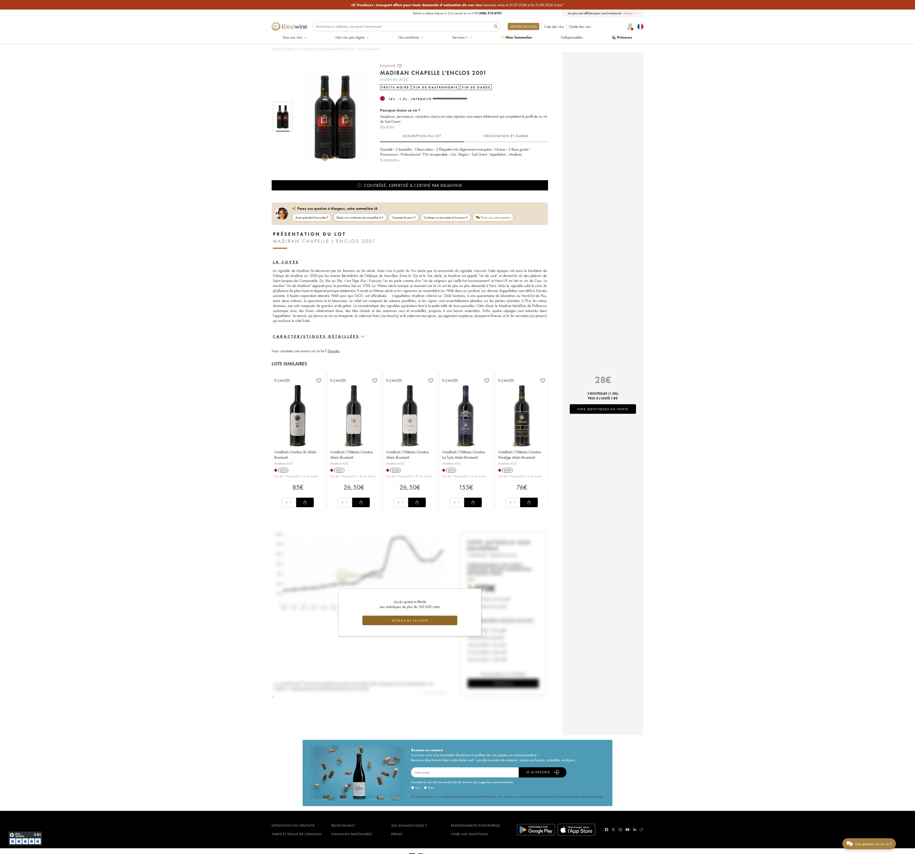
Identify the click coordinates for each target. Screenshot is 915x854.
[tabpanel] (464, 157)
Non (431, 787)
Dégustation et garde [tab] (506, 136)
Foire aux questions (469, 834)
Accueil (276, 49)
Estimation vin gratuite (293, 825)
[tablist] (464, 136)
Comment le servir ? (404, 217)
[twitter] (613, 829)
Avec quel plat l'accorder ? (311, 217)
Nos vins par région (350, 37)
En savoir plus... (390, 159)
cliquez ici (440, 13)
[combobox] (630, 13)
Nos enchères (408, 37)
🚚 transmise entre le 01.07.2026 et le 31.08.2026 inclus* (457, 4)
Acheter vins (290, 49)
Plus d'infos (387, 126)
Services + (460, 37)
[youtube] (627, 829)
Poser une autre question (495, 217)
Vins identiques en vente (603, 409)
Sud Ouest (306, 49)
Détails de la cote (410, 620)
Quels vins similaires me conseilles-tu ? (359, 217)
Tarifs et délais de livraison (297, 834)
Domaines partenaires (351, 834)
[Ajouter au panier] (305, 502)
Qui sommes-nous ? (409, 825)
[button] (332, 117)
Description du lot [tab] (422, 136)
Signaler (334, 350)
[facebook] (606, 829)
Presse (396, 834)
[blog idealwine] (641, 829)
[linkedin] (634, 829)
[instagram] (620, 829)
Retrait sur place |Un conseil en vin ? (457, 13)
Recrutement (343, 825)
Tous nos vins (292, 37)
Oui (417, 787)
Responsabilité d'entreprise (475, 825)
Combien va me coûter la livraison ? (446, 217)
